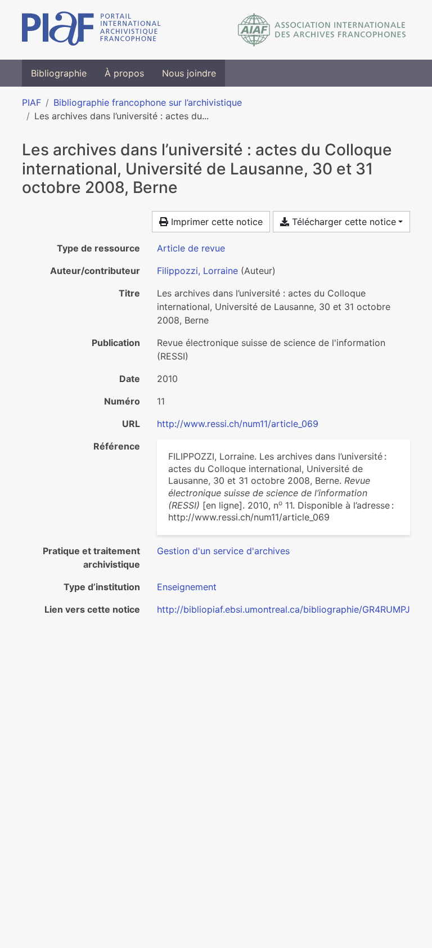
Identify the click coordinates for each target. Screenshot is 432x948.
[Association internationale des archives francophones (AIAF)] (322, 29)
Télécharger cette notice (342, 221)
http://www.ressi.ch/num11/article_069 (237, 423)
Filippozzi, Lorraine (197, 270)
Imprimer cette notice (215, 221)
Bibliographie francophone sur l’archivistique (147, 102)
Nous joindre (189, 73)
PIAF (31, 102)
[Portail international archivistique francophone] (91, 29)
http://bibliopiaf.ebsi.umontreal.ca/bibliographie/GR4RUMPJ (283, 609)
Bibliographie (59, 73)
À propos (124, 73)
